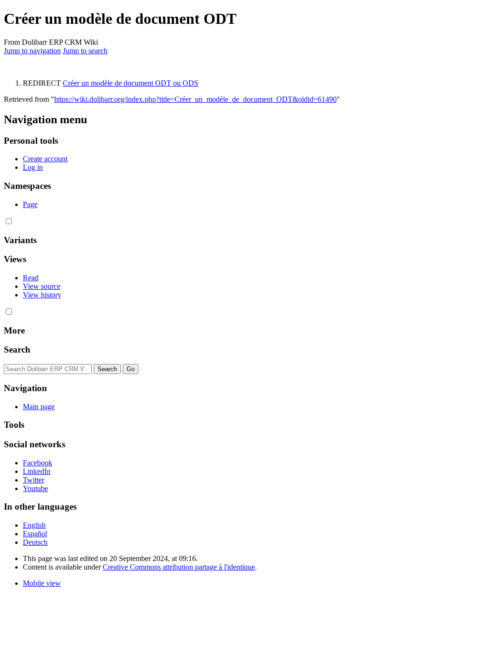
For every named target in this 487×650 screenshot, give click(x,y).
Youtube (35, 488)
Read (31, 278)
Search (17, 350)
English (34, 525)
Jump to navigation (32, 51)
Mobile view (42, 583)
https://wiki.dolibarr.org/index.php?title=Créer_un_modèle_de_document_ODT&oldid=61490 (195, 99)
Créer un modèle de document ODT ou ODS (130, 83)
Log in (33, 167)
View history (42, 295)
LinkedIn (36, 471)
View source (41, 286)
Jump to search (85, 51)
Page (30, 204)
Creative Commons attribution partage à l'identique (179, 567)
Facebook (37, 463)
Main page (39, 407)
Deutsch (35, 542)
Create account (45, 159)
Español (35, 534)
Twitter (33, 480)
